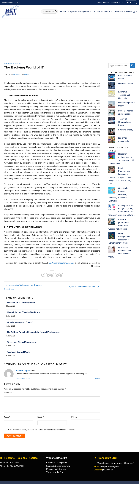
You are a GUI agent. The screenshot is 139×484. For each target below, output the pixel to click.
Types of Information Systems (82, 287)
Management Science (13, 63)
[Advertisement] (69, 39)
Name (7, 417)
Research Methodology (125, 11)
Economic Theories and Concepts (124, 95)
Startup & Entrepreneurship (58, 466)
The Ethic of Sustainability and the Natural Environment (33, 332)
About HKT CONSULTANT (12, 466)
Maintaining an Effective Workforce (23, 312)
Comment (8, 393)
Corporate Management (78, 11)
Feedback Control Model (18, 352)
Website (74, 417)
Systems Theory (125, 130)
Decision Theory (125, 84)
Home (63, 11)
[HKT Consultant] (19, 11)
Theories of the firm (54, 472)
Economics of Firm (102, 11)
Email (40, 417)
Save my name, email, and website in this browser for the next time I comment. (41, 430)
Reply (97, 378)
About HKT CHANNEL (10, 463)
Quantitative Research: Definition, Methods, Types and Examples (118, 194)
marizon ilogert (23, 371)
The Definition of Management (21, 302)
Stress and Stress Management (22, 342)
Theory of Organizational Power (124, 122)
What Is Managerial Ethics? (20, 322)
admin (26, 74)
